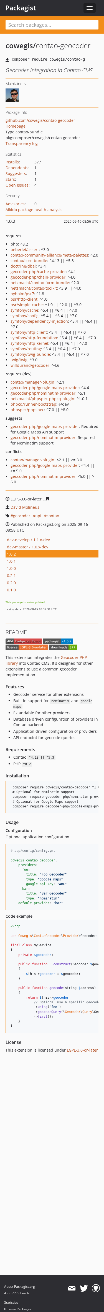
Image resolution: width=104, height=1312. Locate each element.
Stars (10, 179)
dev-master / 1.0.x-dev (27, 546)
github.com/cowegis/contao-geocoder (40, 120)
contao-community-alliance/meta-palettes (49, 255)
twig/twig (19, 359)
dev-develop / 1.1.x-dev (28, 539)
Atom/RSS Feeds (16, 1293)
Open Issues (17, 185)
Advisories (15, 203)
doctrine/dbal (23, 266)
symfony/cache (24, 310)
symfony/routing (26, 348)
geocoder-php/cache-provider (38, 271)
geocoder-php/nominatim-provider (43, 393)
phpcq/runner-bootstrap (33, 404)
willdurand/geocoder (30, 365)
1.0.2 (11, 554)
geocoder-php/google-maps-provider (45, 387)
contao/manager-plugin (32, 382)
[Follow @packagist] (84, 1288)
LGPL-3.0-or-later (82, 1050)
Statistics (11, 1302)
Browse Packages (17, 1309)
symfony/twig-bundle (30, 354)
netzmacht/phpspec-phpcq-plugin (42, 398)
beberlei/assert (25, 249)
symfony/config (25, 315)
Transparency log (22, 143)
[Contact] (72, 1288)
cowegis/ (21, 45)
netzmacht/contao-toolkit (34, 288)
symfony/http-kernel (29, 343)
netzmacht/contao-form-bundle (40, 282)
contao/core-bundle (29, 260)
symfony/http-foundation (34, 337)
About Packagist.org (19, 1286)
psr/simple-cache (27, 304)
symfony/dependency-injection (39, 321)
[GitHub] (96, 1288)
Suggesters (16, 173)
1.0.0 (11, 568)
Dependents (17, 167)
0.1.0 (11, 589)
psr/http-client (24, 299)
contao (53, 515)
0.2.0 (11, 582)
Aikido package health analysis (34, 209)
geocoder (21, 515)
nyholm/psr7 (22, 293)
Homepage (16, 126)
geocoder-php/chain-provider (38, 277)
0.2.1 (11, 575)
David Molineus (25, 507)
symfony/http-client (29, 332)
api (38, 515)
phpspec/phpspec (27, 409)
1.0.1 (11, 561)
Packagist (20, 7)
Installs (12, 162)
